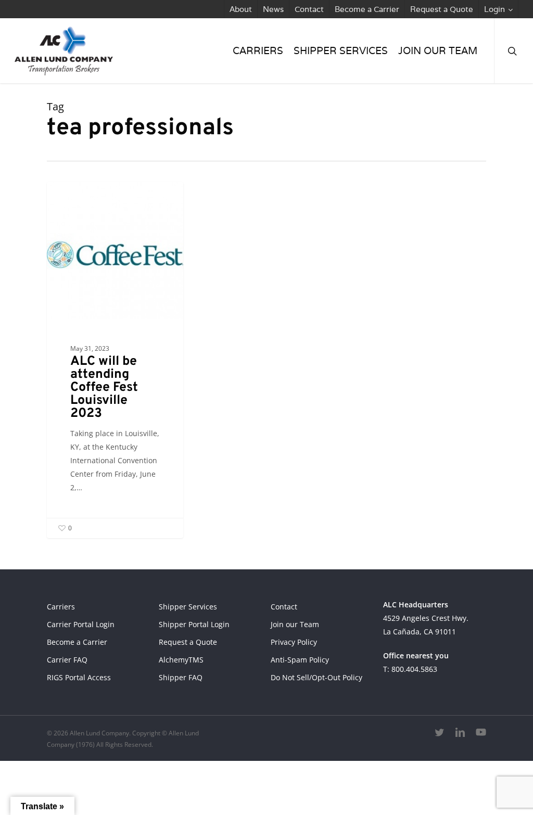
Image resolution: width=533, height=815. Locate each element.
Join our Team (295, 624)
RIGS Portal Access (79, 677)
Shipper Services (188, 607)
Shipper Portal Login (194, 624)
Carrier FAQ (67, 660)
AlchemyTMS (181, 660)
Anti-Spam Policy (300, 660)
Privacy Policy (294, 642)
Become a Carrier (77, 642)
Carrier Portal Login (81, 624)
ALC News (83, 198)
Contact (284, 607)
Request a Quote (188, 642)
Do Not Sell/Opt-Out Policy (316, 677)
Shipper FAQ (180, 677)
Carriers (61, 607)
